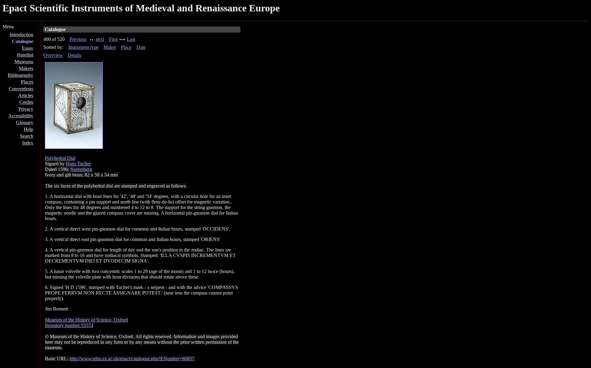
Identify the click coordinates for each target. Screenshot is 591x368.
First (113, 39)
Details (74, 55)
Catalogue (22, 41)
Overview (53, 55)
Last (131, 39)
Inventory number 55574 (69, 325)
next (100, 39)
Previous (78, 39)
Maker (109, 47)
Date (141, 47)
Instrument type (83, 47)
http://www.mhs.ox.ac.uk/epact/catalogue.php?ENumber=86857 (132, 358)
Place (126, 47)
